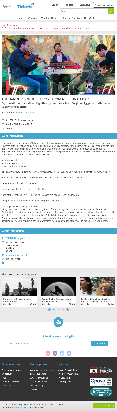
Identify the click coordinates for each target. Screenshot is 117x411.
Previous (49, 309)
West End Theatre (50, 18)
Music (22, 18)
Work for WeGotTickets (68, 373)
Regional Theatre (71, 18)
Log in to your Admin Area (42, 369)
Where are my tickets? (11, 369)
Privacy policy (64, 377)
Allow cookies (103, 405)
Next (67, 309)
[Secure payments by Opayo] (101, 385)
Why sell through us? (39, 377)
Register (69, 4)
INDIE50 (33, 389)
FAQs (4, 377)
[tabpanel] (19, 291)
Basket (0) (85, 4)
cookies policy (19, 407)
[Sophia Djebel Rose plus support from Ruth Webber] (58, 286)
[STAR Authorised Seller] (101, 375)
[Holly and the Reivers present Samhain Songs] (19, 286)
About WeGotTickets (67, 369)
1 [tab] (53, 309)
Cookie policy (64, 381)
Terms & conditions (10, 381)
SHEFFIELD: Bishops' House (16, 238)
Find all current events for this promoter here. (67, 28)
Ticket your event (104, 4)
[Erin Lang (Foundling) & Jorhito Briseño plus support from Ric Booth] (97, 286)
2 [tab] (58, 309)
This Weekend (91, 18)
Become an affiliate (38, 381)
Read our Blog (36, 385)
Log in (55, 4)
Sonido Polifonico (25, 112)
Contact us (6, 385)
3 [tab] (63, 309)
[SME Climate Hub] (101, 396)
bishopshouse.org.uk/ (16, 255)
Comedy (32, 18)
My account (7, 373)
